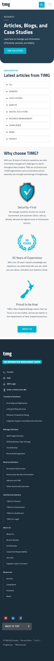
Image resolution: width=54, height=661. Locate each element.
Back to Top (12, 626)
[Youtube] (5, 618)
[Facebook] (20, 618)
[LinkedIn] (13, 618)
